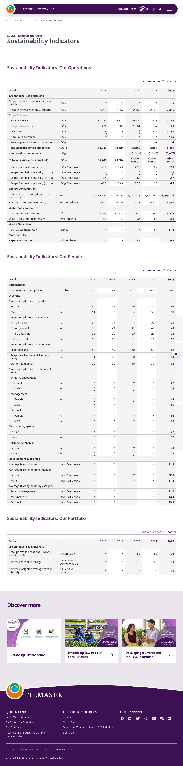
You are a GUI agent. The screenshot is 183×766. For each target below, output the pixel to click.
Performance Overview (20, 722)
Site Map (68, 733)
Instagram (145, 719)
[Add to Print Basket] (141, 8)
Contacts (48, 749)
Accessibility (35, 749)
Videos (67, 717)
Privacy (24, 749)
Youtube (154, 719)
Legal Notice (12, 749)
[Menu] (169, 9)
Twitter (137, 719)
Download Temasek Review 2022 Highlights (90, 727)
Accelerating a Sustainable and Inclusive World (25, 734)
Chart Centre (71, 722)
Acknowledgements (64, 749)
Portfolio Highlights (18, 727)
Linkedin (130, 719)
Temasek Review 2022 (37, 8)
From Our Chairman (18, 717)
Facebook (122, 719)
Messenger (162, 719)
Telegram (169, 718)
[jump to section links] (175, 353)
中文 (133, 9)
